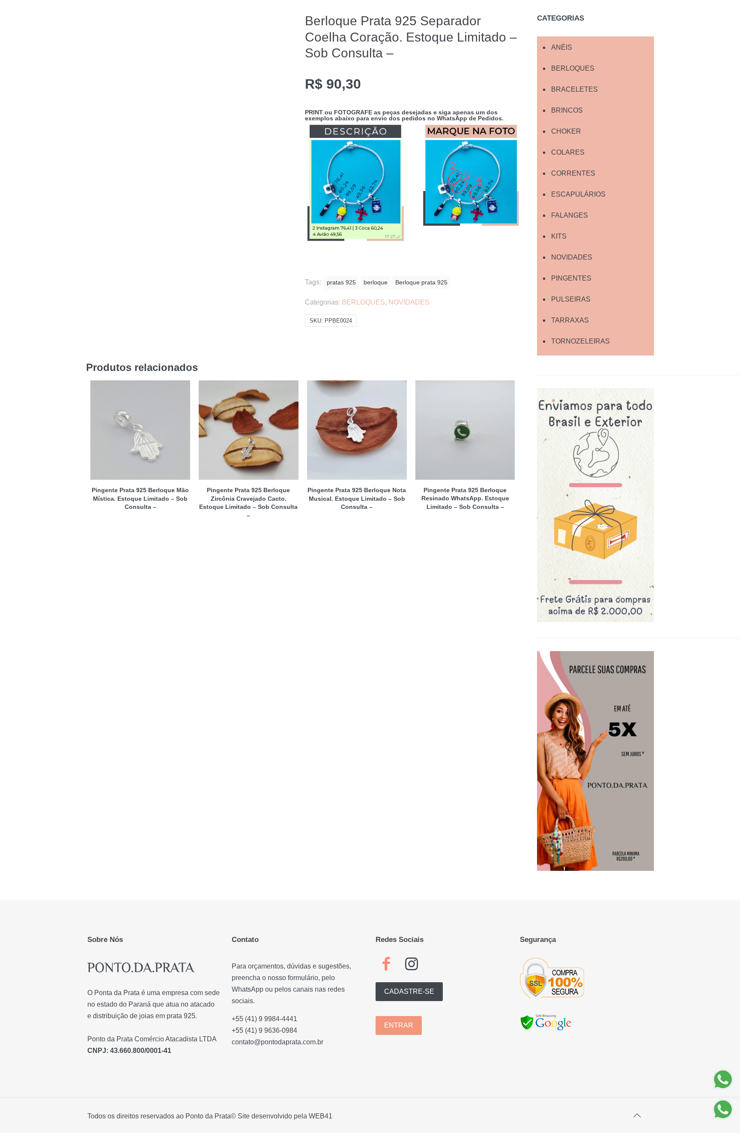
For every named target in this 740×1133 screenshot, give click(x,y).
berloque (376, 282)
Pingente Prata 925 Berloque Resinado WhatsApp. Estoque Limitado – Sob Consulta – (465, 498)
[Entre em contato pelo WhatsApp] (723, 1079)
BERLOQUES (363, 302)
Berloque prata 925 (421, 282)
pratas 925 (341, 282)
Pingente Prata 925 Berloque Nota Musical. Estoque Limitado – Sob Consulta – (356, 498)
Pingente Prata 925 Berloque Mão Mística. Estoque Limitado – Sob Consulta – (140, 498)
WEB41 (320, 1116)
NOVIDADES (409, 302)
